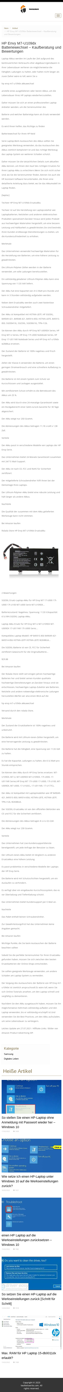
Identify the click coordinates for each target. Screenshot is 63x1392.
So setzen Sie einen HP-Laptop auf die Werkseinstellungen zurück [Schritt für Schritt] (29, 1298)
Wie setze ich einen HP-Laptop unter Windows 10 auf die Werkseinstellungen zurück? (30, 1181)
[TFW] (32, 9)
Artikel (15, 28)
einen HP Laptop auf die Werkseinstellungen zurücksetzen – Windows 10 (27, 1240)
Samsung (8, 1054)
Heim (6, 28)
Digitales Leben (11, 1058)
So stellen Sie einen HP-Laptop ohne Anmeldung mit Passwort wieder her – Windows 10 (28, 1122)
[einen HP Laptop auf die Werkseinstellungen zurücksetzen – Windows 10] (32, 1215)
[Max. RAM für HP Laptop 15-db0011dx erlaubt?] (32, 1333)
